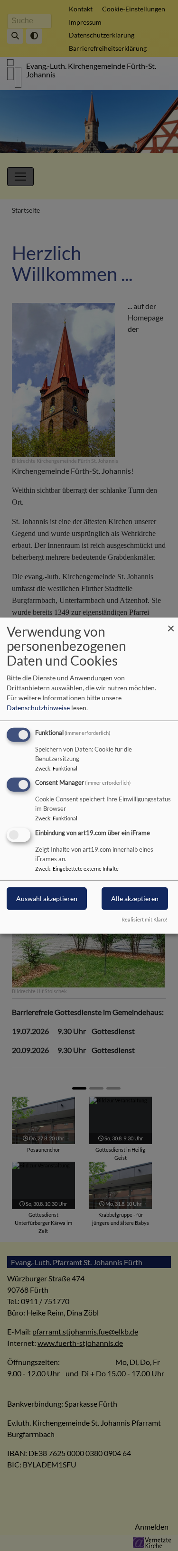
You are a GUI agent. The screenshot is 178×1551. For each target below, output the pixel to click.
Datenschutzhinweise (38, 707)
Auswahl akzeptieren (46, 898)
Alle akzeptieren (135, 898)
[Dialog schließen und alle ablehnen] (171, 623)
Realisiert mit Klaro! (145, 919)
